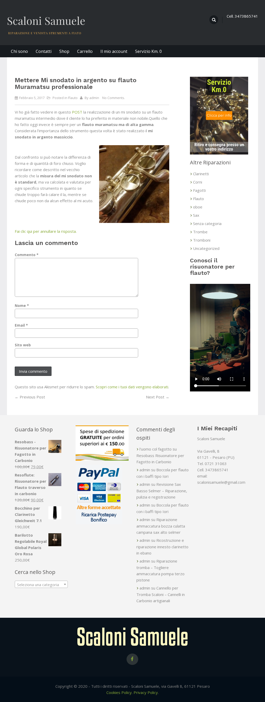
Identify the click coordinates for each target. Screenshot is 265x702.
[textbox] (41, 584)
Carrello (85, 51)
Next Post (157, 396)
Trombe (200, 231)
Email (21, 325)
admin (94, 97)
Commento (27, 254)
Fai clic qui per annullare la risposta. (46, 231)
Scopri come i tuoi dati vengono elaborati (132, 386)
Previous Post (30, 396)
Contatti (43, 51)
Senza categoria (207, 223)
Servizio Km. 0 (148, 51)
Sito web (23, 344)
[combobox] (41, 584)
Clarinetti (201, 173)
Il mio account (113, 51)
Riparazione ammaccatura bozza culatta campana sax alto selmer (160, 526)
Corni (197, 182)
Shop (64, 51)
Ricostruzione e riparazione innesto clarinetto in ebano (162, 547)
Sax (196, 215)
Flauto (73, 97)
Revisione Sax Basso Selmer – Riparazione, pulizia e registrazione (161, 491)
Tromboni (201, 240)
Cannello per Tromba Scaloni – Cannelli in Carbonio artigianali (160, 594)
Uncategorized (206, 248)
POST (77, 112)
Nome (22, 305)
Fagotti (199, 190)
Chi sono (19, 51)
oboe (197, 206)
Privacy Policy (146, 692)
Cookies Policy (119, 692)
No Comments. (113, 97)
